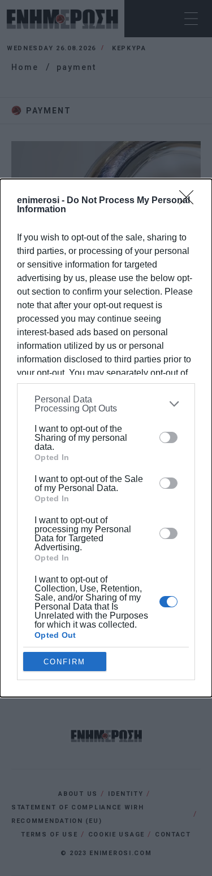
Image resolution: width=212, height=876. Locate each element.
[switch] (168, 437)
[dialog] (106, 438)
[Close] (190, 201)
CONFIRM (64, 662)
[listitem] (106, 404)
